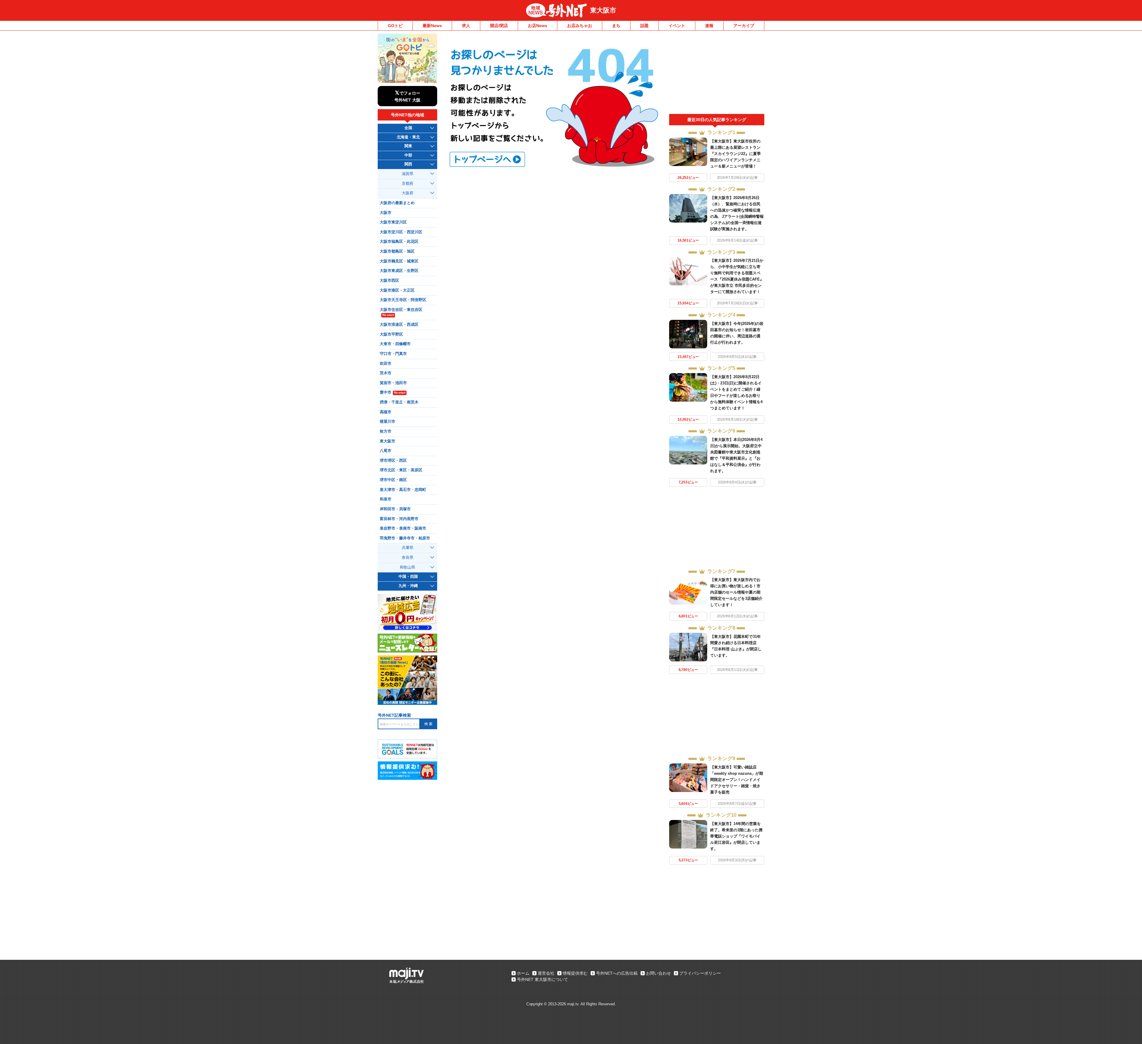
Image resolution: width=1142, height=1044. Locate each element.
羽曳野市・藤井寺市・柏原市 (405, 538)
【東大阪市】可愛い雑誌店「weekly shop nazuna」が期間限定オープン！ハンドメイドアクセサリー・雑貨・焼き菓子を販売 (736, 779)
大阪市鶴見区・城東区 (399, 261)
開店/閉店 (499, 25)
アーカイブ (743, 25)
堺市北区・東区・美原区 (401, 470)
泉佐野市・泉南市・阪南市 (403, 528)
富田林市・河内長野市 (399, 519)
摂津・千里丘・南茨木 (399, 402)
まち (616, 25)
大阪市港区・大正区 (397, 290)
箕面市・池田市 (393, 383)
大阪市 (385, 213)
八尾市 (385, 451)
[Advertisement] (716, 74)
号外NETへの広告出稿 (617, 973)
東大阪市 (603, 10)
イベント (677, 25)
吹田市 (385, 363)
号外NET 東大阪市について (542, 979)
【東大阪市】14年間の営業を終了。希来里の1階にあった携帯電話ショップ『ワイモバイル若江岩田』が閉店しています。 (736, 836)
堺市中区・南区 (393, 480)
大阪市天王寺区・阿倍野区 (403, 300)
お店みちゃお (579, 25)
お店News (537, 25)
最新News (432, 25)
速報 (709, 25)
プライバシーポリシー (700, 973)
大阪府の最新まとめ (397, 203)
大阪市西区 (389, 280)
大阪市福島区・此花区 (399, 242)
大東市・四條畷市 (395, 344)
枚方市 (385, 431)
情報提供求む (575, 973)
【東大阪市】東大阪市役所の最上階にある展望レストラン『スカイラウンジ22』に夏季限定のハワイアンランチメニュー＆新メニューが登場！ (735, 153)
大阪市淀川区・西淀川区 (401, 232)
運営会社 (546, 973)
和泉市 (385, 499)
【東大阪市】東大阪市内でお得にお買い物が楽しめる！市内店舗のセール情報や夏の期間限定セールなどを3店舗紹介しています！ (736, 592)
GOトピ (395, 25)
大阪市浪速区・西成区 (399, 325)
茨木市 (385, 373)
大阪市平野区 (391, 334)
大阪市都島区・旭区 (397, 251)
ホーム (523, 973)
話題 (644, 25)
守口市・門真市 (393, 354)
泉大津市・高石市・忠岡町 (403, 490)
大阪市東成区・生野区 (399, 271)
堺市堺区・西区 (393, 460)
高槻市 (385, 412)
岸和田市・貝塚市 (395, 509)
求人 (466, 25)
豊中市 (392, 392)
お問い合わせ (658, 973)
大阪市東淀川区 (393, 222)
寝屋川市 (387, 422)
